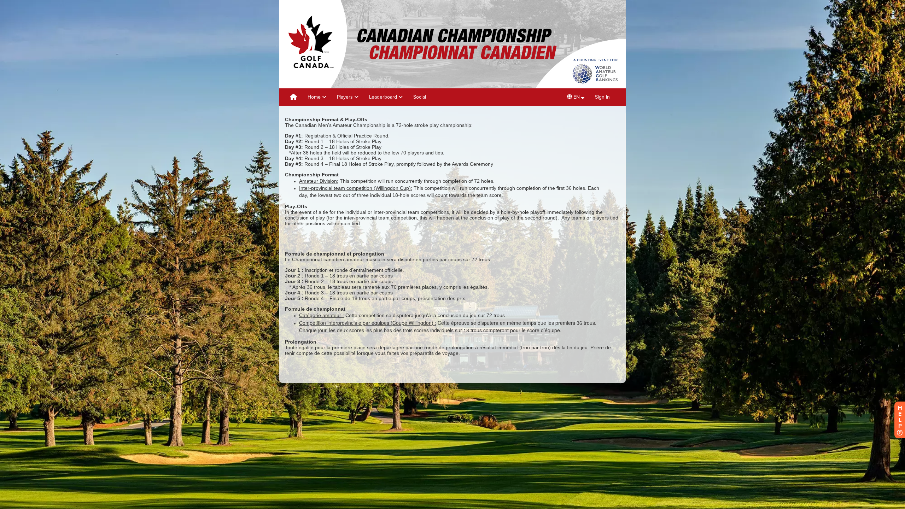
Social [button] (419, 97)
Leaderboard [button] (383, 97)
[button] (576, 97)
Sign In (602, 97)
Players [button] (345, 97)
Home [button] (315, 97)
